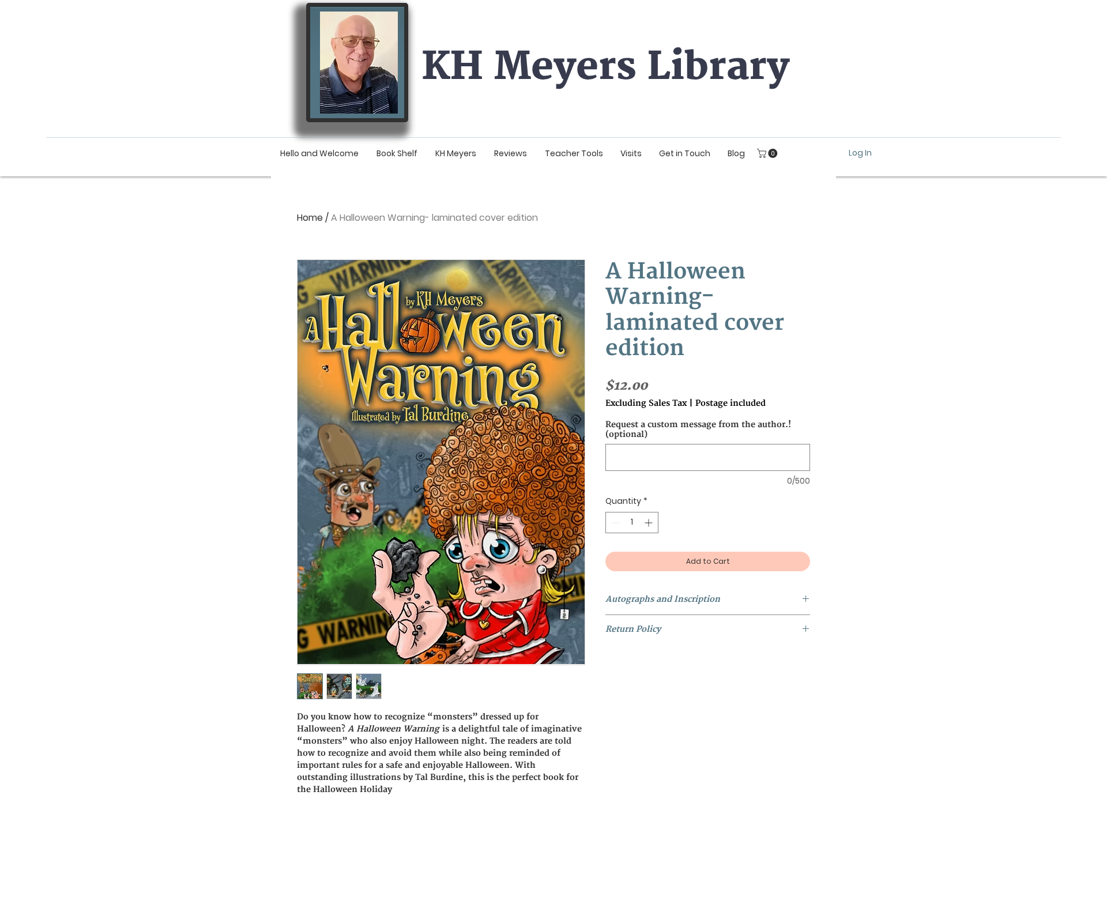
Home (310, 217)
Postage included (730, 403)
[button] (768, 153)
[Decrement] (614, 522)
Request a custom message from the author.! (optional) (698, 429)
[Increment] (649, 522)
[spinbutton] (632, 522)
